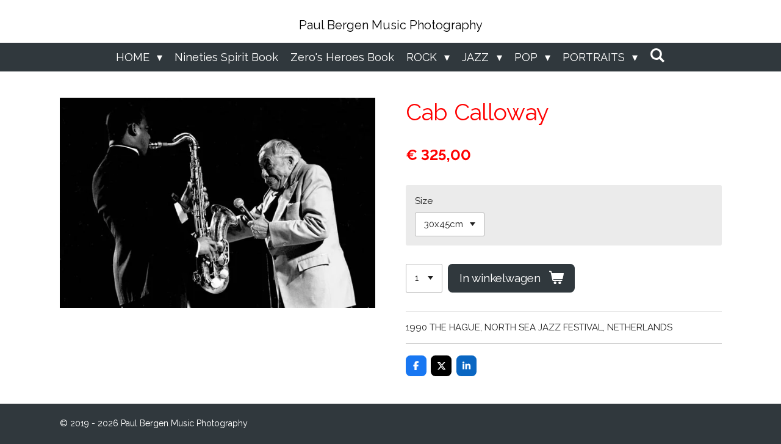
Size (424, 200)
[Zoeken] (657, 55)
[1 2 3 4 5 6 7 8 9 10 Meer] (424, 278)
